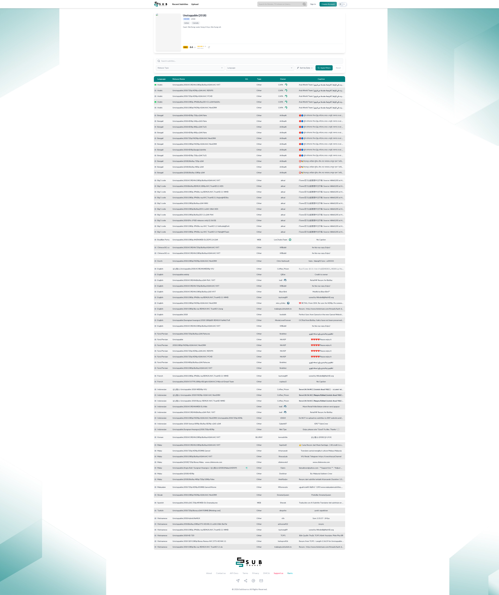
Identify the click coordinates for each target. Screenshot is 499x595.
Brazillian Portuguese (166, 239)
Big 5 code (161, 180)
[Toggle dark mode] (342, 4)
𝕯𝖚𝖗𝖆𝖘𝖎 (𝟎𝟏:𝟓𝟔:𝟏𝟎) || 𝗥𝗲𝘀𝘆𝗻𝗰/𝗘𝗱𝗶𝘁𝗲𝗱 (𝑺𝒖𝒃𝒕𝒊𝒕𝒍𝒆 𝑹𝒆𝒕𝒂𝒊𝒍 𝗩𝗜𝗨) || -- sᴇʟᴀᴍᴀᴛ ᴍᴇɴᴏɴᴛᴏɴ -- (321, 395)
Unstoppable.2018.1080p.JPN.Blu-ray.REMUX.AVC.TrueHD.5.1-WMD (201, 192)
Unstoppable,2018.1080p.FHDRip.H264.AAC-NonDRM (195, 107)
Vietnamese (162, 518)
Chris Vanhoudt (283, 261)
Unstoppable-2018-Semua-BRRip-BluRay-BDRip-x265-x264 (197, 424)
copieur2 (283, 381)
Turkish (160, 510)
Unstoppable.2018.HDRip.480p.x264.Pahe (190, 132)
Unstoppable (178, 339)
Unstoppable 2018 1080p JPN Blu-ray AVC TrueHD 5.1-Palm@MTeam (201, 232)
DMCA (266, 573)
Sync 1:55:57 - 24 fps (321, 518)
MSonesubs (283, 487)
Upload (194, 4)
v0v (283, 518)
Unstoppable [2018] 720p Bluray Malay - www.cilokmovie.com (197, 462)
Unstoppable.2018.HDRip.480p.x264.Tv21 (190, 127)
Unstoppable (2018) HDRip (183, 473)
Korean (160, 437)
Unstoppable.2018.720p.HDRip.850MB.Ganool (191, 451)
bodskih (283, 314)
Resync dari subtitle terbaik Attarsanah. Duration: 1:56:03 (321, 479)
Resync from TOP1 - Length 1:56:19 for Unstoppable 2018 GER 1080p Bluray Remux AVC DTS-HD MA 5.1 (321, 541)
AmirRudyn (282, 479)
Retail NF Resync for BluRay (321, 280)
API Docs (234, 573)
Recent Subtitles (180, 4)
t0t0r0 (283, 418)
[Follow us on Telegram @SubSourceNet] (238, 581)
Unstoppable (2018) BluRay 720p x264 (188, 161)
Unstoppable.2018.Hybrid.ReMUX (186, 518)
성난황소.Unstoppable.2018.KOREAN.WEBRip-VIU (193, 269)
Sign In (313, 4)
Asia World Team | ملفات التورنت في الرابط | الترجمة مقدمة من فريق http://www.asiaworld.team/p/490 (321, 85)
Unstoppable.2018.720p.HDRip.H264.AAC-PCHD (192, 96)
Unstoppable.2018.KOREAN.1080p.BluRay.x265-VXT (194, 291)
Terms (245, 573)
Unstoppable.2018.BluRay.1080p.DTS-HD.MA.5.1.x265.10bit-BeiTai (200, 524)
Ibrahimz (283, 334)
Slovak (160, 495)
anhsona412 (283, 524)
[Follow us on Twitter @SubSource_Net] (253, 581)
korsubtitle (282, 437)
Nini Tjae (283, 429)
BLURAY (259, 437)
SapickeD (283, 445)
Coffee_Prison (283, 269)
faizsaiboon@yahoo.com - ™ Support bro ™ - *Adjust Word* (321, 468)
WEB (259, 239)
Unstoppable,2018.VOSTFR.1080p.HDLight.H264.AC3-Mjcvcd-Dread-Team (203, 381)
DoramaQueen (283, 495)
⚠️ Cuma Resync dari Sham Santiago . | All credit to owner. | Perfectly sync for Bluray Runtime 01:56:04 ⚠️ (321, 445)
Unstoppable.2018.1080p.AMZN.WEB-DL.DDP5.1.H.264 (195, 239)
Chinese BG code (164, 247)
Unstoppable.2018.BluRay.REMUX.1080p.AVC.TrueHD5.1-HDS (198, 186)
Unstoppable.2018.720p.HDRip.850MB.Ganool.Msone (194, 487)
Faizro (283, 468)
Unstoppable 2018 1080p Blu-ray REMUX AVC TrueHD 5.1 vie (198, 547)
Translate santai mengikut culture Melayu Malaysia (321, 451)
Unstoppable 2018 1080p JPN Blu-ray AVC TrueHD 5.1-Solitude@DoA (201, 226)
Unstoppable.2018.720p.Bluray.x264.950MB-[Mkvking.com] (196, 510)
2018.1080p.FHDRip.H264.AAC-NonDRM (189, 345)
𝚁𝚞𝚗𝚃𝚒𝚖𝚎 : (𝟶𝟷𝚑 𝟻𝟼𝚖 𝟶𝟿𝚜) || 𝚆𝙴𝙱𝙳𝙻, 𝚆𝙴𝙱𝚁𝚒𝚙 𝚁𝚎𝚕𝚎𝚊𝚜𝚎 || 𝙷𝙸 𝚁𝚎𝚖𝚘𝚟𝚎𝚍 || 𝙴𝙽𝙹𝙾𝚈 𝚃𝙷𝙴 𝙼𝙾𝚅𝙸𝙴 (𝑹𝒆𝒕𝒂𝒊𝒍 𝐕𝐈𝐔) (321, 269)
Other (259, 85)
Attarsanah (283, 451)
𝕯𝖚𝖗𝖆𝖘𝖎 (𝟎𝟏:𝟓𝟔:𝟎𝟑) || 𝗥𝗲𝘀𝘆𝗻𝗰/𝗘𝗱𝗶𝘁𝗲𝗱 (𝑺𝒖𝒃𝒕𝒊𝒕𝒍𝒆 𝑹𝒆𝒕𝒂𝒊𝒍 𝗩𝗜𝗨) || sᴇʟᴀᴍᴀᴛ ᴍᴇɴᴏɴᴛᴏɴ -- (321, 401)
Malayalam (161, 487)
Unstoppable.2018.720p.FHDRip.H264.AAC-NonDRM (194, 138)
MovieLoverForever (283, 320)
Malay (159, 445)
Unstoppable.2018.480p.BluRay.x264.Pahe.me (191, 362)
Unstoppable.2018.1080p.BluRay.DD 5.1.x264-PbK (193, 215)
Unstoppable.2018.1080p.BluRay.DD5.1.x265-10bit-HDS (195, 209)
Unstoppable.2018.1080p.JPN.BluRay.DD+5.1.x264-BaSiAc (196, 102)
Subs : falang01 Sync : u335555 (321, 261)
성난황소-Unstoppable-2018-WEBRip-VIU (190, 389)
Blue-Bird (283, 291)
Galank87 (283, 424)
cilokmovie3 (283, 462)
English (160, 269)
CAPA (280, 85)
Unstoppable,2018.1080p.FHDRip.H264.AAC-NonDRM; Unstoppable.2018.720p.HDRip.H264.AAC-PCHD (215, 418)
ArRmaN (283, 115)
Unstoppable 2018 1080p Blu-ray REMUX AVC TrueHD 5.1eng (198, 309)
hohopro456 (283, 541)
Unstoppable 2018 (180, 314)
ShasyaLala (283, 456)
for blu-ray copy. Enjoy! (321, 247)
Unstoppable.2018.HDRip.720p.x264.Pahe (190, 115)
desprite (283, 510)
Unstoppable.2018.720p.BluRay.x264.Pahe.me (191, 334)
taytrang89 (283, 297)
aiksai (283, 180)
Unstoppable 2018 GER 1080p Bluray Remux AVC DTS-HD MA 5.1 (199, 541)
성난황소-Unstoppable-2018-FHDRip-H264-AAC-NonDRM (196, 395)
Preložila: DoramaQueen (321, 495)
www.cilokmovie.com (321, 462)
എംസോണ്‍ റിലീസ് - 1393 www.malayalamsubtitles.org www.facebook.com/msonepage (321, 487)
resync (321, 524)
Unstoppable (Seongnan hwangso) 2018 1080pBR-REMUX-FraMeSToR (201, 320)
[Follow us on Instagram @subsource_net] (245, 581)
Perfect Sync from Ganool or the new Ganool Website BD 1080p (321, 314)
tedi (280, 280)
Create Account (328, 4)
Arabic (160, 85)
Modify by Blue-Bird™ (321, 291)
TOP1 (283, 535)
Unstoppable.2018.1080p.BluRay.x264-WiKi (190, 203)
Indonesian (161, 389)
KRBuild (283, 247)
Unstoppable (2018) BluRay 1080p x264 (189, 172)
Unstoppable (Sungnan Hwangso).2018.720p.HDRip (193, 429)
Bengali (160, 115)
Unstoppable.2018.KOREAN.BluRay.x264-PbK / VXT (194, 280)
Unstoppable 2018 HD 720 (183, 535)
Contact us (221, 573)
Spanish (160, 503)
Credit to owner (321, 274)
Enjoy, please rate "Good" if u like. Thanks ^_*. (321, 429)
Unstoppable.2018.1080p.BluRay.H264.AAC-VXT (192, 368)
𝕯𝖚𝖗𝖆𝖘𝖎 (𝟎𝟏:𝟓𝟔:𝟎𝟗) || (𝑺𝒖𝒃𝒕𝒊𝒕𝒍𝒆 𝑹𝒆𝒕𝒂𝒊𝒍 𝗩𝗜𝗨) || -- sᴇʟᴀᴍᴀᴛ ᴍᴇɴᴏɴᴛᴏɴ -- (321, 389)
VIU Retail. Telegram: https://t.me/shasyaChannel (321, 456)
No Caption (321, 239)
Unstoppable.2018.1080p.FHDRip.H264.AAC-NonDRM (195, 144)
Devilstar (283, 473)
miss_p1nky (280, 303)
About (209, 573)
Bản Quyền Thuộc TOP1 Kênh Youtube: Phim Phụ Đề (321, 535)
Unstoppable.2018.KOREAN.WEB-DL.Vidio (190, 406)
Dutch (159, 261)
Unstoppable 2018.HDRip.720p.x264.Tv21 (190, 155)
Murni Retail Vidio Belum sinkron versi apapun (321, 406)
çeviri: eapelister (321, 510)
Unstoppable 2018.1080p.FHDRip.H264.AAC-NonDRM (195, 495)
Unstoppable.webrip (181, 274)
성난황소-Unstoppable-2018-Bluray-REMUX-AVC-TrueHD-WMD (199, 401)
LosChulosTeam (280, 239)
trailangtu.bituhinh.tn (283, 309)
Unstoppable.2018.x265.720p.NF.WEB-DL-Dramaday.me (195, 503)
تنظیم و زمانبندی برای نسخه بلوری (321, 334)
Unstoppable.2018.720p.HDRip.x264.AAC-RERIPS (193, 90)
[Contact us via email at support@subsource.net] (261, 581)
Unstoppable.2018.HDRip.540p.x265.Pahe (190, 121)
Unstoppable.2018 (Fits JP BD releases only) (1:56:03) (194, 220)
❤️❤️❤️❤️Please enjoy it (321, 339)
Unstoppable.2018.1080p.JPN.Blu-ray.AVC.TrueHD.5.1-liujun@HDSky (201, 197)
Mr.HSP (283, 339)
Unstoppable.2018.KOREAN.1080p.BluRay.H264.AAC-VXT (196, 85)
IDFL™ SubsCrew (321, 424)
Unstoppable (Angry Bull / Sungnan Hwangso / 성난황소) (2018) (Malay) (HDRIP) (205, 468)
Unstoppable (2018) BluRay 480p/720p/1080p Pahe (193, 479)
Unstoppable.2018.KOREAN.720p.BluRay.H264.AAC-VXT (196, 247)
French (160, 376)
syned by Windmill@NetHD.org (321, 297)
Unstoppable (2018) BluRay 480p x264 (188, 167)
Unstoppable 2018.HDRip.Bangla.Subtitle (189, 150)
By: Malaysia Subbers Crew (321, 473)
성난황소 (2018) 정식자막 (321, 437)
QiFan (283, 274)
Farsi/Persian (162, 334)
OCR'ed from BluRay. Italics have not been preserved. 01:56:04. (321, 320)
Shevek (283, 503)
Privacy (255, 573)
